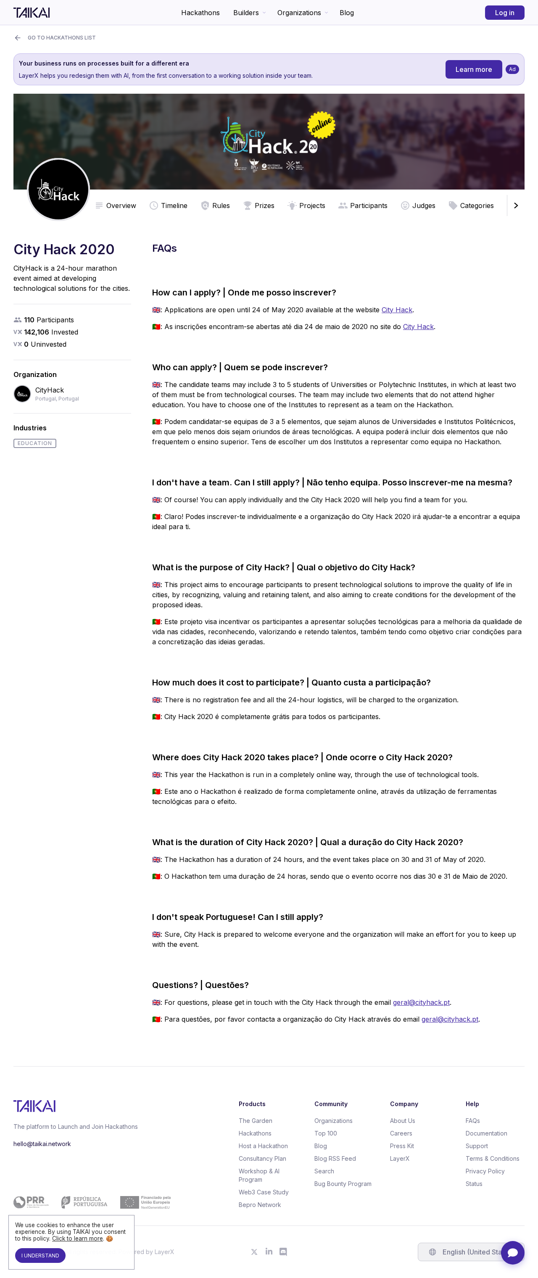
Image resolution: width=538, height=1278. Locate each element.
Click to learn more (77, 1238)
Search (324, 1171)
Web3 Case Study (264, 1192)
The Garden (255, 1120)
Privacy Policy (485, 1171)
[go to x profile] (254, 1252)
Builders (246, 12)
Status (474, 1183)
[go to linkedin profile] (269, 1252)
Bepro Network (260, 1204)
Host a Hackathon (263, 1145)
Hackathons (200, 12)
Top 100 (325, 1133)
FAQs (473, 1120)
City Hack (397, 310)
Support (477, 1145)
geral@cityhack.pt (421, 1002)
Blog (347, 12)
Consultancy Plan (262, 1158)
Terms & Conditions (493, 1158)
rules (221, 205)
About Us (402, 1120)
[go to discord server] (284, 1252)
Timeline (174, 205)
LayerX (400, 1158)
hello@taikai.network (42, 1143)
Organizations (299, 12)
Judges (423, 205)
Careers (401, 1133)
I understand (40, 1255)
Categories (477, 205)
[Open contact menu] (513, 1253)
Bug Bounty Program (343, 1183)
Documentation (486, 1133)
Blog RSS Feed (335, 1158)
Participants (369, 205)
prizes (264, 205)
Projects (312, 205)
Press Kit (402, 1145)
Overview (121, 205)
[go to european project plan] (92, 1202)
